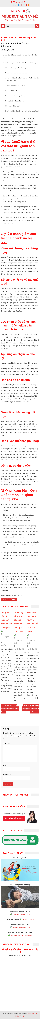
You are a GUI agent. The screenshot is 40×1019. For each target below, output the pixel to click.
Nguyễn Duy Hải (24, 43)
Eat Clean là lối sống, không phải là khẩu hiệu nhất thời (30, 708)
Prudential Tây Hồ (20, 17)
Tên (5, 765)
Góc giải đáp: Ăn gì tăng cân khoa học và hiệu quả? (6, 620)
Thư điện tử (7, 774)
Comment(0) (7, 46)
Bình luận (6, 744)
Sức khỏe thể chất (9, 599)
